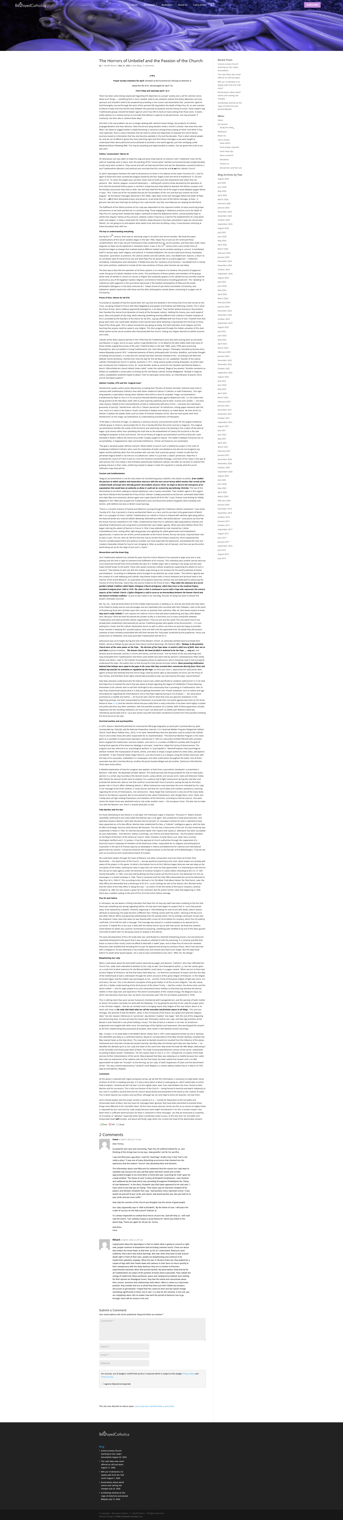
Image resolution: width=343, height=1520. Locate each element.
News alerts (225, 143)
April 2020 (222, 492)
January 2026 (223, 207)
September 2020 (225, 471)
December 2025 (225, 211)
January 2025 (223, 257)
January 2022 (223, 405)
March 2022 (223, 397)
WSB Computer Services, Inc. (129, 1516)
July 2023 (222, 331)
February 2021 (224, 451)
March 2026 (223, 199)
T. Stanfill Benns (109, 65)
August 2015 (223, 554)
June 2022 (222, 385)
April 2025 (222, 244)
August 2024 (223, 278)
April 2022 (222, 393)
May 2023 (222, 339)
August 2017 (223, 533)
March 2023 (223, 348)
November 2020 (225, 463)
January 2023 (223, 356)
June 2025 (222, 236)
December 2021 (225, 409)
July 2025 (222, 232)
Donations (224, 159)
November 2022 (225, 364)
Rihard (116, 1239)
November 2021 (225, 414)
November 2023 (225, 315)
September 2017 (225, 529)
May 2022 (222, 389)
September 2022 (225, 372)
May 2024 (222, 290)
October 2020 (224, 467)
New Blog (136, 65)
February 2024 (224, 302)
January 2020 (223, 504)
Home (135, 4)
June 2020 (222, 484)
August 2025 (223, 228)
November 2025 (225, 216)
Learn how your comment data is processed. (155, 1406)
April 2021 (222, 443)
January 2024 (223, 306)
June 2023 (222, 335)
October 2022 (224, 368)
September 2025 (225, 224)
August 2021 (223, 426)
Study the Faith (226, 127)
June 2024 (222, 286)
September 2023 (225, 323)
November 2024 (225, 265)
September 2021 (225, 422)
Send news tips (226, 151)
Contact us (224, 163)
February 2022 (224, 401)
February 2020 (224, 500)
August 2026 (223, 179)
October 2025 (224, 220)
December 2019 (225, 508)
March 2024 (223, 298)
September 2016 (225, 546)
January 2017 (223, 542)
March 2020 (223, 496)
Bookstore (167, 4)
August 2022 (223, 377)
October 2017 (224, 525)
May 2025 (222, 240)
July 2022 (222, 381)
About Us (182, 4)
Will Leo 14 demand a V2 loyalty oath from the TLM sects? (229, 85)
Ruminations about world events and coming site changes (229, 95)
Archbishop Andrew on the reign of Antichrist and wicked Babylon (230, 106)
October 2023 (224, 319)
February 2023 (224, 352)
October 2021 (224, 418)
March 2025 (223, 249)
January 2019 (223, 521)
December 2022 (225, 360)
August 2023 (223, 327)
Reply (199, 1142)
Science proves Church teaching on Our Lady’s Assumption (228, 67)
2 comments (148, 65)
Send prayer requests (229, 147)
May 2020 (222, 488)
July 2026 (222, 183)
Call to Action (199, 4)
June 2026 (222, 187)
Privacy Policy (188, 1373)
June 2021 (222, 434)
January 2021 (223, 455)
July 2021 (222, 430)
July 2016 (222, 550)
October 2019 (224, 517)
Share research (226, 155)
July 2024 (222, 282)
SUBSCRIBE (312, 4)
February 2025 (224, 253)
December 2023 (225, 310)
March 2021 (223, 447)
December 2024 (225, 261)
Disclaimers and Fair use (231, 168)
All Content (149, 4)
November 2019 (225, 513)
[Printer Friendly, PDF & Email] (112, 1125)
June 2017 (222, 537)
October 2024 (224, 269)
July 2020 (222, 480)
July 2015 (222, 558)
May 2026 (222, 191)
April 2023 (222, 343)
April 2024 (222, 294)
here (115, 703)
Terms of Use (107, 1377)
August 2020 (223, 476)
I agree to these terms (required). (117, 1384)
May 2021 (222, 438)
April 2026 (222, 195)
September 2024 (225, 273)
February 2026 (224, 203)
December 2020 (225, 459)
